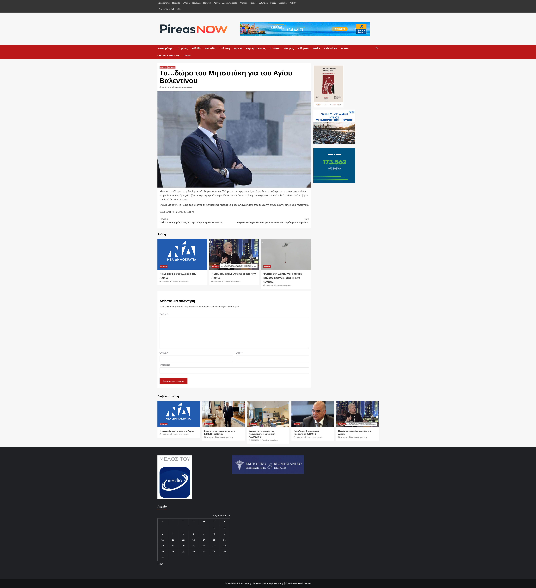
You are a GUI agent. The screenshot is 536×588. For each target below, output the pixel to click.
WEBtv (293, 3)
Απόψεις (243, 3)
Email (239, 353)
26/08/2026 (165, 281)
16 (224, 540)
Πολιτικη (171, 67)
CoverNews (291, 583)
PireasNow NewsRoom (183, 87)
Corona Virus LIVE (166, 9)
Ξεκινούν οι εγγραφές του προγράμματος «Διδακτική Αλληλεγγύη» (262, 434)
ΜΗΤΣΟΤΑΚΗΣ (178, 212)
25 (173, 552)
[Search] (377, 48)
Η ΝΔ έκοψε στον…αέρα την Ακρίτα (177, 431)
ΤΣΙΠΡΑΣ (190, 212)
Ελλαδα (163, 67)
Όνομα (164, 353)
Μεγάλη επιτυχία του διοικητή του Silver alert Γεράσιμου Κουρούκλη (273, 221)
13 (193, 540)
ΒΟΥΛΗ (167, 212)
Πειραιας (253, 424)
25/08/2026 (269, 285)
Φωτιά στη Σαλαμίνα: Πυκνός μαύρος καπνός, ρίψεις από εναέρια (282, 277)
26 (183, 552)
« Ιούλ (160, 564)
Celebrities (282, 3)
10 (162, 540)
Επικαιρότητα (163, 3)
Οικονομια (209, 424)
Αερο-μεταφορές (229, 3)
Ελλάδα (186, 3)
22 (214, 546)
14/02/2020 (166, 87)
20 (193, 546)
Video (179, 9)
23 (224, 546)
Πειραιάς (176, 3)
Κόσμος (253, 3)
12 (183, 540)
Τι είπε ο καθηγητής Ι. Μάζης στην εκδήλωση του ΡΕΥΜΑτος (191, 221)
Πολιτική (207, 3)
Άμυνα (217, 3)
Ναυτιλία (196, 3)
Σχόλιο (164, 314)
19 (183, 546)
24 (162, 552)
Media (273, 3)
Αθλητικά (263, 3)
